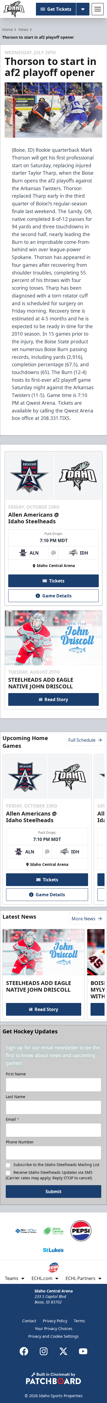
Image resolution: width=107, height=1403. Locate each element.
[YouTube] (83, 1351)
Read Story (56, 699)
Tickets (56, 581)
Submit (53, 1191)
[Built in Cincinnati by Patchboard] (53, 1378)
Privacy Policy (55, 1320)
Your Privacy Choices (53, 1328)
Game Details (57, 596)
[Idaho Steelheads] (14, 9)
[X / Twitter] (63, 1351)
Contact (29, 1320)
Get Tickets (59, 9)
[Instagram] (43, 1351)
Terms (79, 1320)
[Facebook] (24, 1351)
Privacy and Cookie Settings (53, 1336)
